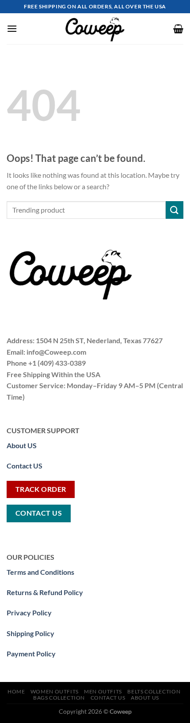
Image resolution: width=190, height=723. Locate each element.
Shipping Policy (30, 633)
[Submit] (174, 209)
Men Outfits (103, 691)
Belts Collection (153, 691)
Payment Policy (31, 653)
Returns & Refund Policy (45, 592)
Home (16, 691)
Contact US (24, 465)
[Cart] (178, 28)
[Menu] (12, 28)
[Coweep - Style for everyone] (95, 28)
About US (145, 697)
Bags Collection (59, 697)
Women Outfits (54, 691)
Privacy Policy (29, 612)
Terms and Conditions (40, 572)
